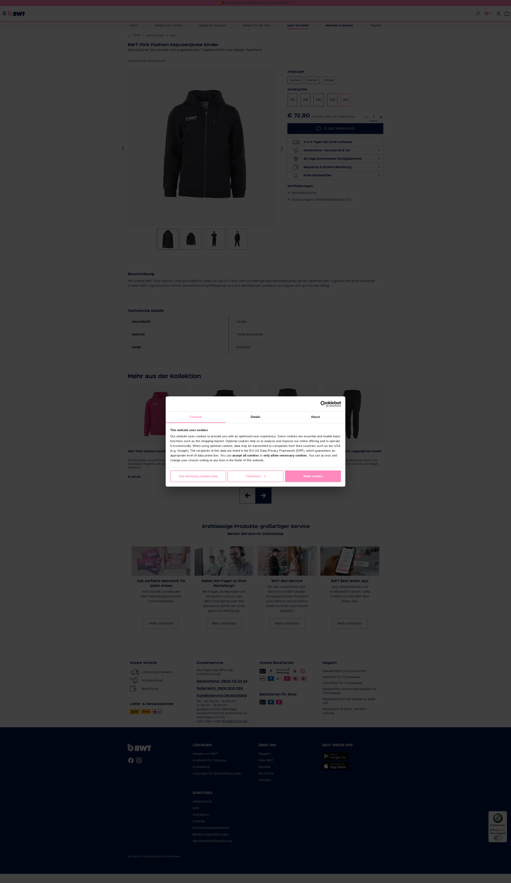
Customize (253, 476)
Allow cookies (313, 476)
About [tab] (315, 417)
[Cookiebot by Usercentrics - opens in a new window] (323, 404)
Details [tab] (255, 417)
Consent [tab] (196, 417)
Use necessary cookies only (198, 476)
